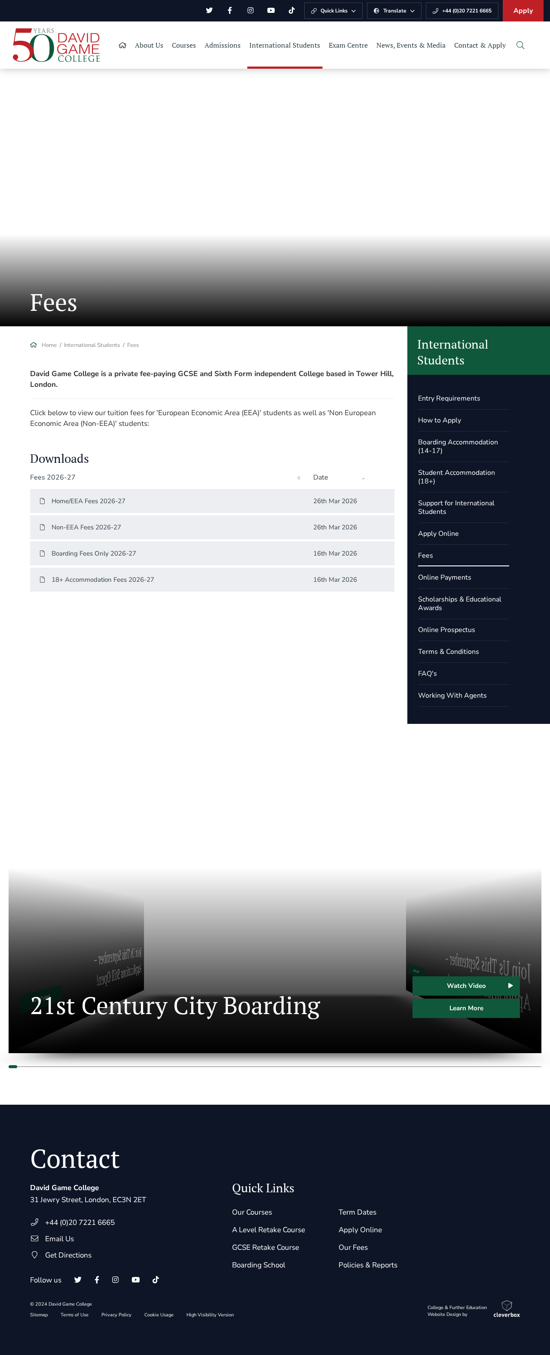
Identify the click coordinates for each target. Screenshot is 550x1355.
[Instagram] (250, 11)
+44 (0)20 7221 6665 (80, 1222)
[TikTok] (292, 11)
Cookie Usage (159, 1315)
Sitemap (39, 1315)
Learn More (466, 1008)
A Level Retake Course (268, 1230)
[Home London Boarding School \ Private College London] (122, 45)
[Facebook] (230, 11)
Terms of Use (75, 1315)
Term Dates (357, 1212)
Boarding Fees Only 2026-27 (94, 553)
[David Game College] (56, 45)
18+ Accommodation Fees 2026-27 (103, 579)
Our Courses (252, 1212)
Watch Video (466, 985)
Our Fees (353, 1247)
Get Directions (68, 1255)
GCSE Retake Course (265, 1247)
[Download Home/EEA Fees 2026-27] (382, 501)
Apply (523, 10)
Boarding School (258, 1265)
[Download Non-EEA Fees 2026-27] (382, 527)
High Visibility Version (210, 1315)
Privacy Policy (116, 1315)
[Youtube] (271, 11)
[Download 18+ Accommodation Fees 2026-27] (382, 579)
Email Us (59, 1239)
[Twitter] (209, 11)
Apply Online (360, 1230)
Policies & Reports (368, 1265)
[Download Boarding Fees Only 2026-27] (382, 553)
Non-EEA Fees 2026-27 (86, 527)
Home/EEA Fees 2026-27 (88, 501)
